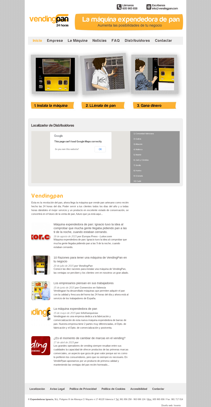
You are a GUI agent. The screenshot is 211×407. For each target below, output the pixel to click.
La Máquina (78, 40)
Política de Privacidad (83, 389)
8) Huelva (137, 171)
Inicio (37, 40)
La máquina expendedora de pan (75, 308)
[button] (90, 162)
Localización (37, 389)
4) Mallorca (138, 149)
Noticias (100, 40)
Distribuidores (137, 40)
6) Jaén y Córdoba (141, 160)
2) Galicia (137, 139)
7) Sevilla (137, 165)
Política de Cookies (113, 389)
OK (100, 149)
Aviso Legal (57, 389)
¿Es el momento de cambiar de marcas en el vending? (89, 338)
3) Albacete (138, 144)
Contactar (163, 40)
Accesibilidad (138, 389)
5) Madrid (137, 155)
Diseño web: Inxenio (171, 405)
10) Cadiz (137, 181)
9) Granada (138, 176)
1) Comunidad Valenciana (144, 134)
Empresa (55, 40)
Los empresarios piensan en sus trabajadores (84, 283)
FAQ (116, 40)
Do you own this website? (67, 149)
